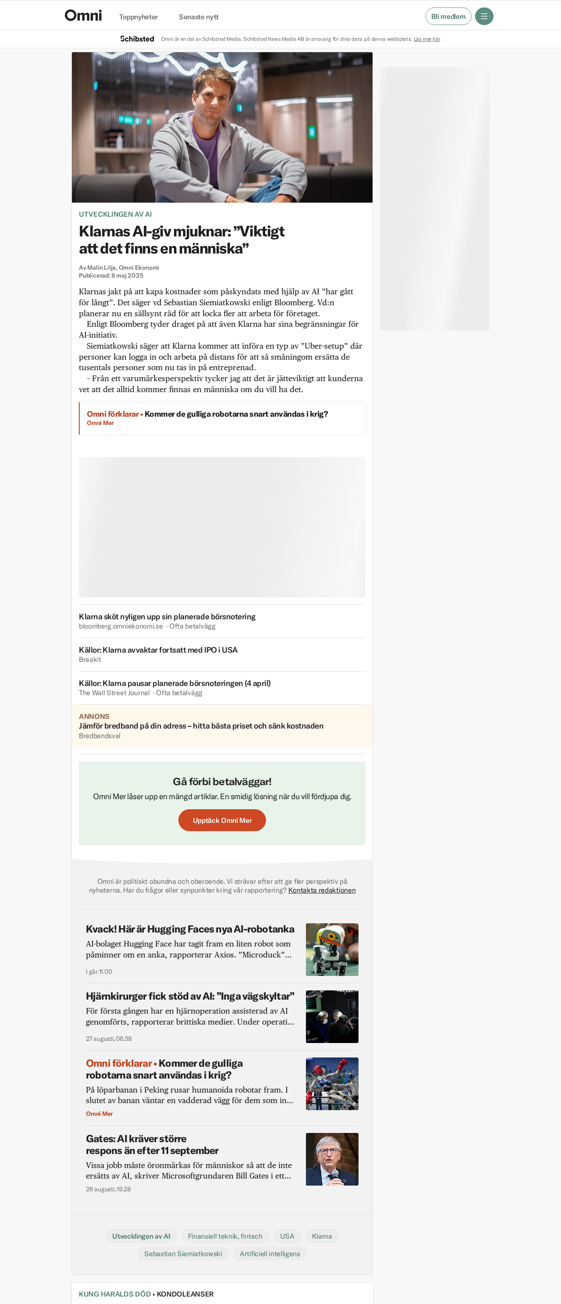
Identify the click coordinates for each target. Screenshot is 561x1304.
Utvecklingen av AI (115, 214)
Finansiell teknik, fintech (225, 1236)
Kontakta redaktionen (322, 890)
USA (287, 1236)
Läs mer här (427, 39)
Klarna (322, 1236)
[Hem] (83, 15)
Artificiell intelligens (270, 1253)
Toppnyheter (138, 17)
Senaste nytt (199, 17)
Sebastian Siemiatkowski (183, 1253)
